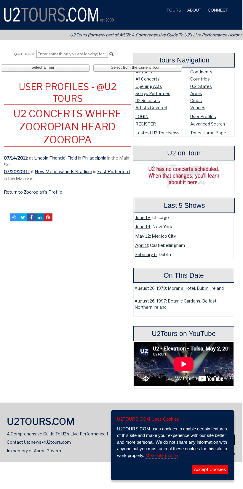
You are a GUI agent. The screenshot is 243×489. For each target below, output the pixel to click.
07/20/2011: (17, 171)
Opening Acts (148, 86)
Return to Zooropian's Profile (33, 192)
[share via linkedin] (40, 217)
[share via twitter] (23, 217)
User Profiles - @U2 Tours (67, 92)
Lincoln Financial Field (55, 158)
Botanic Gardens (184, 301)
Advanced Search (207, 123)
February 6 (146, 254)
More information (162, 455)
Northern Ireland (151, 307)
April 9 (141, 245)
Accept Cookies (210, 469)
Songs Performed (152, 93)
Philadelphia (94, 158)
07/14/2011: (16, 158)
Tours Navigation (184, 60)
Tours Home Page (208, 132)
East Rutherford (113, 171)
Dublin (203, 288)
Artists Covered (151, 107)
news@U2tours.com (51, 442)
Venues (197, 107)
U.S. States (201, 86)
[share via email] (14, 217)
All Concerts (147, 78)
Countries (200, 78)
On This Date (184, 275)
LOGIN (141, 116)
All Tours (143, 71)
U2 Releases (147, 100)
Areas (196, 93)
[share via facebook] (31, 217)
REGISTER (145, 123)
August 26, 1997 (150, 301)
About (194, 10)
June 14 (143, 226)
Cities (196, 100)
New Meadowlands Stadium (63, 171)
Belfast (209, 301)
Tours (173, 10)
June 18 (143, 217)
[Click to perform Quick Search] (111, 54)
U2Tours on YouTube (184, 333)
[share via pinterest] (48, 217)
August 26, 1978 (150, 288)
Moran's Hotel (181, 288)
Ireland (217, 288)
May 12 (142, 236)
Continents (201, 71)
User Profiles (203, 116)
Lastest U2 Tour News (157, 132)
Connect (217, 10)
